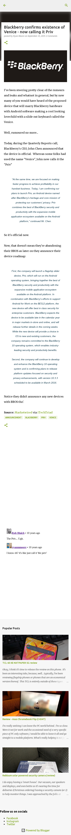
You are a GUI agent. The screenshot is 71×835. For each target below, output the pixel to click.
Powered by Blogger (37, 830)
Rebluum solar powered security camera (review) (28, 775)
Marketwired (23, 412)
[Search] (66, 5)
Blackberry (31, 417)
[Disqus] (35, 480)
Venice (52, 417)
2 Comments (51, 36)
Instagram (13, 821)
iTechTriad (45, 412)
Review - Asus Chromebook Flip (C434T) (24, 719)
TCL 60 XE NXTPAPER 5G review (19, 663)
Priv (43, 417)
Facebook (12, 818)
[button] (6, 43)
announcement (13, 417)
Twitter (11, 824)
